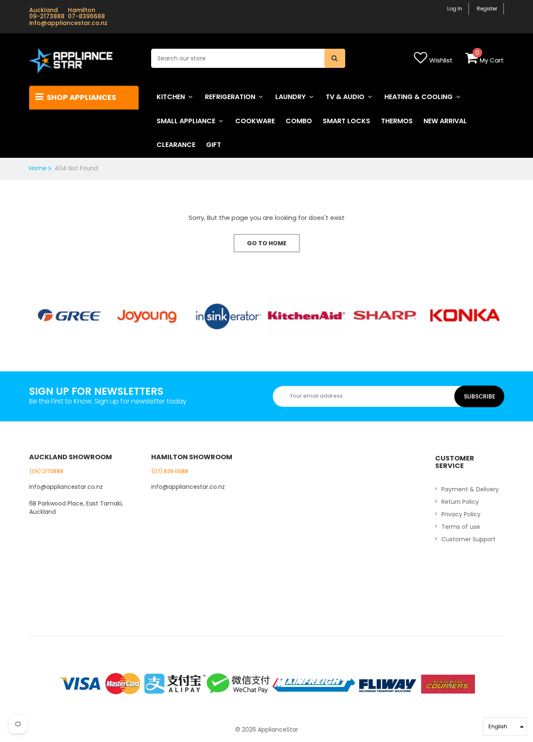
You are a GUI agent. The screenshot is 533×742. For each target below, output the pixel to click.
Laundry (290, 97)
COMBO (299, 121)
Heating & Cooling (418, 97)
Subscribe (479, 396)
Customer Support (468, 539)
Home (38, 168)
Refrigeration (230, 97)
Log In (454, 8)
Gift (213, 144)
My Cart (492, 60)
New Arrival (445, 121)
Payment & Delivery (470, 489)
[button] (505, 726)
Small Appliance (186, 121)
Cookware (255, 121)
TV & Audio (345, 97)
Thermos (397, 121)
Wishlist (441, 60)
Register (487, 8)
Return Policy (460, 502)
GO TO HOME (266, 243)
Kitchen (171, 97)
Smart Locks (346, 121)
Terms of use (460, 527)
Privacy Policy (461, 514)
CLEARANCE (176, 144)
